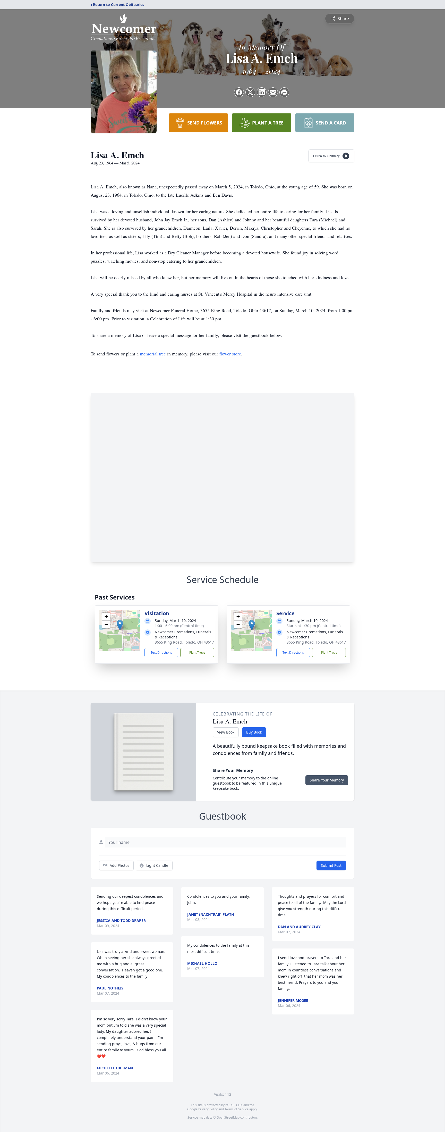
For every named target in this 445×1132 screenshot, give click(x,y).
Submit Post (331, 865)
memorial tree (153, 354)
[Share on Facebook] (239, 92)
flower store (230, 354)
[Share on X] (250, 92)
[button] (120, 625)
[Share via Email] (273, 92)
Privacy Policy (208, 1109)
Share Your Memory (327, 780)
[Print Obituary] (284, 92)
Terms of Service (237, 1109)
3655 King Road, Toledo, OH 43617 (184, 642)
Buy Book (254, 732)
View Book (225, 732)
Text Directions (161, 652)
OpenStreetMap (228, 1117)
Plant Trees (197, 652)
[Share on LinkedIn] (261, 92)
